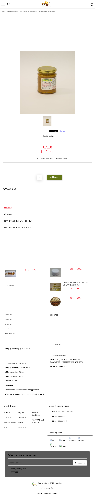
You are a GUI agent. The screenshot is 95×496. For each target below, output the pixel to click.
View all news (9, 333)
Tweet (62, 131)
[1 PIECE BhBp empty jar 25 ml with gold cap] (55, 287)
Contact (8, 214)
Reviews (8, 207)
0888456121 (62, 416)
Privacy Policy (23, 427)
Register (21, 412)
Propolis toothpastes (59, 355)
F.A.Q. (7, 427)
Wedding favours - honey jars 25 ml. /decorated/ (24, 394)
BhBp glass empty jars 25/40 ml (18, 349)
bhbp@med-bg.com (65, 412)
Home (3, 11)
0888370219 (62, 421)
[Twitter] (57, 426)
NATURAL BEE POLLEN (17, 227)
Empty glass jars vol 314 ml (17, 363)
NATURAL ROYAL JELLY (18, 221)
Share (55, 131)
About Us (8, 417)
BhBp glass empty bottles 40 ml (18, 367)
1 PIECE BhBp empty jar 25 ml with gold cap (75, 284)
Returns (7, 412)
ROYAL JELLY (11, 381)
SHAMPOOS (57, 344)
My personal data (47, 488)
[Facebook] (52, 426)
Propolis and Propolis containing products (22, 390)
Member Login (10, 422)
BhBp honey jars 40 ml (14, 372)
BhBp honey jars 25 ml (14, 376)
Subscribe (10, 286)
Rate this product (48, 136)
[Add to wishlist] (90, 170)
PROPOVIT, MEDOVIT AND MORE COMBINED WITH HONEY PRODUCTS (31, 11)
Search (20, 422)
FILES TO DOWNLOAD (60, 367)
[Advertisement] (47, 32)
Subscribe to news (13, 329)
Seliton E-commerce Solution (47, 494)
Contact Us (22, 417)
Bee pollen (9, 385)
